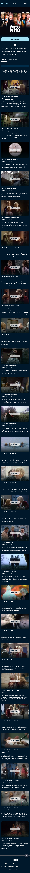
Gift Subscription (5, 866)
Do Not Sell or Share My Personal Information (12, 863)
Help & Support (14, 866)
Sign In (25, 3)
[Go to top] (27, 855)
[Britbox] (4, 3)
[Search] (20, 3)
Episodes (4, 59)
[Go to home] (15, 860)
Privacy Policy (15, 869)
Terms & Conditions (6, 869)
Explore (12, 3)
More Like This (13, 59)
